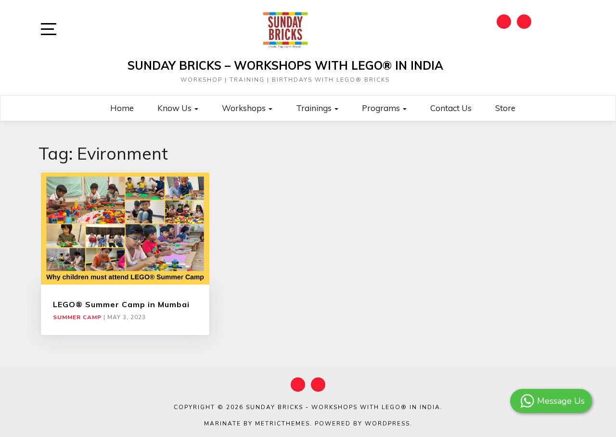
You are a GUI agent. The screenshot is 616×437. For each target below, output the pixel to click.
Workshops (245, 108)
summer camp (77, 317)
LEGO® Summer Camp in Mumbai (121, 304)
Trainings (315, 108)
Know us (175, 108)
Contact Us (451, 108)
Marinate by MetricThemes (257, 423)
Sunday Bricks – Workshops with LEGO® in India (285, 65)
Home (122, 108)
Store (505, 108)
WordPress (387, 423)
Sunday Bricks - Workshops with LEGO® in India (343, 407)
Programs (382, 108)
